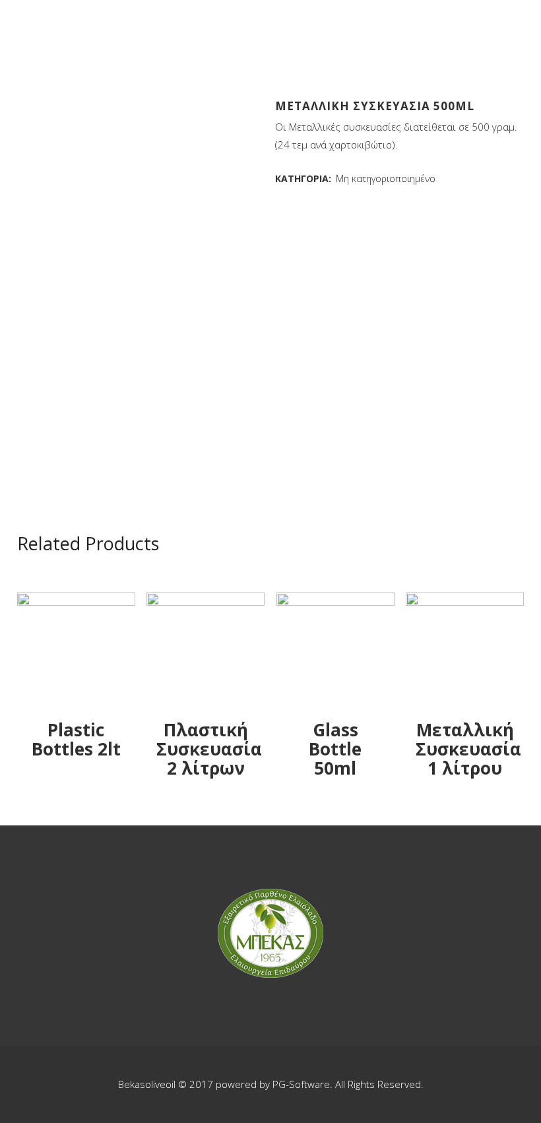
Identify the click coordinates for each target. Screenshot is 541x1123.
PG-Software (301, 1084)
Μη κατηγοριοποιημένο (385, 178)
